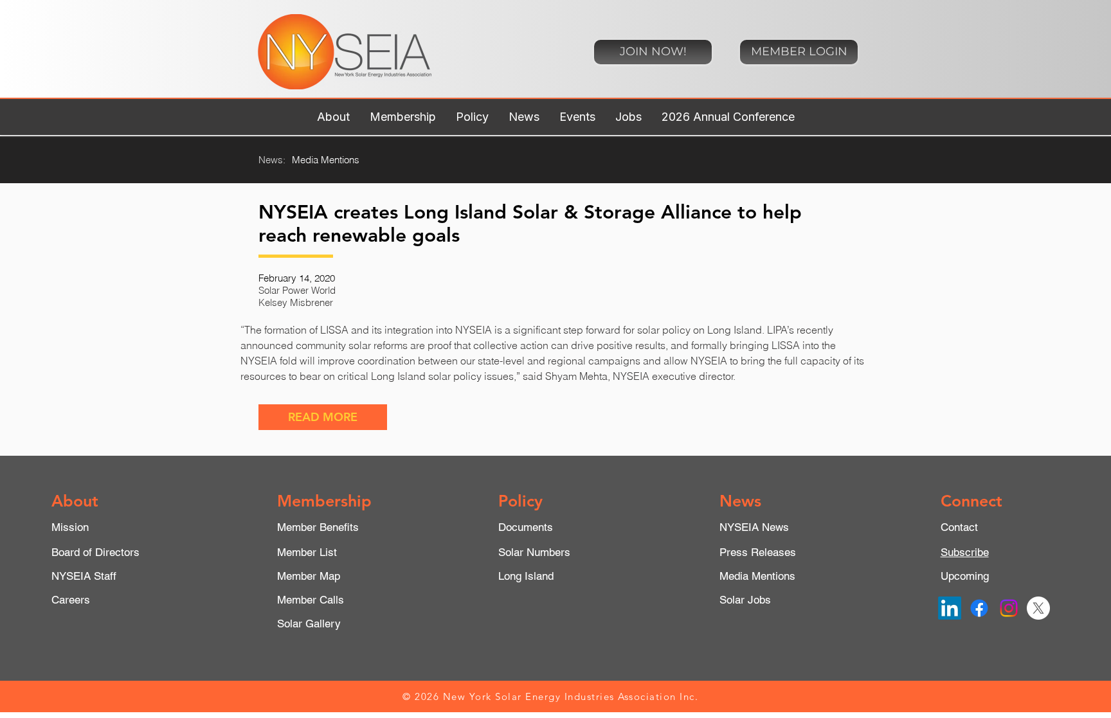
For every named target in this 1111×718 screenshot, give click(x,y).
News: (271, 160)
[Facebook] (979, 608)
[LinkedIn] (949, 608)
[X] (1038, 608)
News (740, 500)
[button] (333, 117)
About (74, 500)
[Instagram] (1008, 608)
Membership (324, 500)
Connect (971, 500)
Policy (520, 500)
